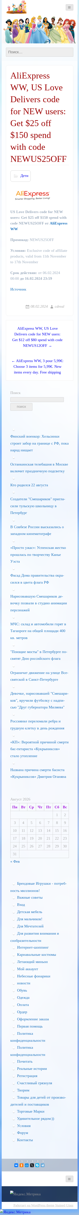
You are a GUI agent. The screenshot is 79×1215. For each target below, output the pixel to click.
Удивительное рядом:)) (35, 1118)
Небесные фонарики (33, 976)
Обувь (22, 990)
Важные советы (30, 897)
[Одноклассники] (22, 1165)
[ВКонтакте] (16, 1165)
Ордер (22, 1012)
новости (23, 983)
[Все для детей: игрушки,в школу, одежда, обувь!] (16, 7)
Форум (22, 1133)
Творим (23, 1090)
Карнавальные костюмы (36, 954)
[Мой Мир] (27, 1165)
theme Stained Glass (59, 1205)
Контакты (25, 1140)
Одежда (23, 997)
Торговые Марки (30, 1111)
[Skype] (37, 1165)
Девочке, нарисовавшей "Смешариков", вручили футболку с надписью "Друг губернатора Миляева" (39, 700)
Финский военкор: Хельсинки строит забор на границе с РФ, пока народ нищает (39, 443)
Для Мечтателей (30, 926)
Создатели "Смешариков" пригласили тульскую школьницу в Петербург (37, 506)
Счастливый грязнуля (34, 1083)
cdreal (59, 306)
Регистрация (27, 1076)
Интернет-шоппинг (33, 947)
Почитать (24, 1061)
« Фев (15, 861)
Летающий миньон (32, 962)
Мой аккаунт (27, 969)
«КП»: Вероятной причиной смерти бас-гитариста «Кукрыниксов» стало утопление (39, 749)
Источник (18, 289)
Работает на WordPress (29, 1205)
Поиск (15, 393)
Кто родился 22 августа (29, 485)
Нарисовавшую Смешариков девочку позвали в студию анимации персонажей (38, 603)
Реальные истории (32, 1068)
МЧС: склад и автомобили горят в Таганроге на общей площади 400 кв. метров (38, 631)
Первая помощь (30, 1026)
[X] (32, 1165)
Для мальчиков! (29, 919)
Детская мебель (29, 912)
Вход (21, 904)
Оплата (23, 1005)
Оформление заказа (33, 1019)
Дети (24, 176)
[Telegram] (43, 1165)
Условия (24, 1126)
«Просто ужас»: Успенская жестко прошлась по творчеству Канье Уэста (38, 554)
